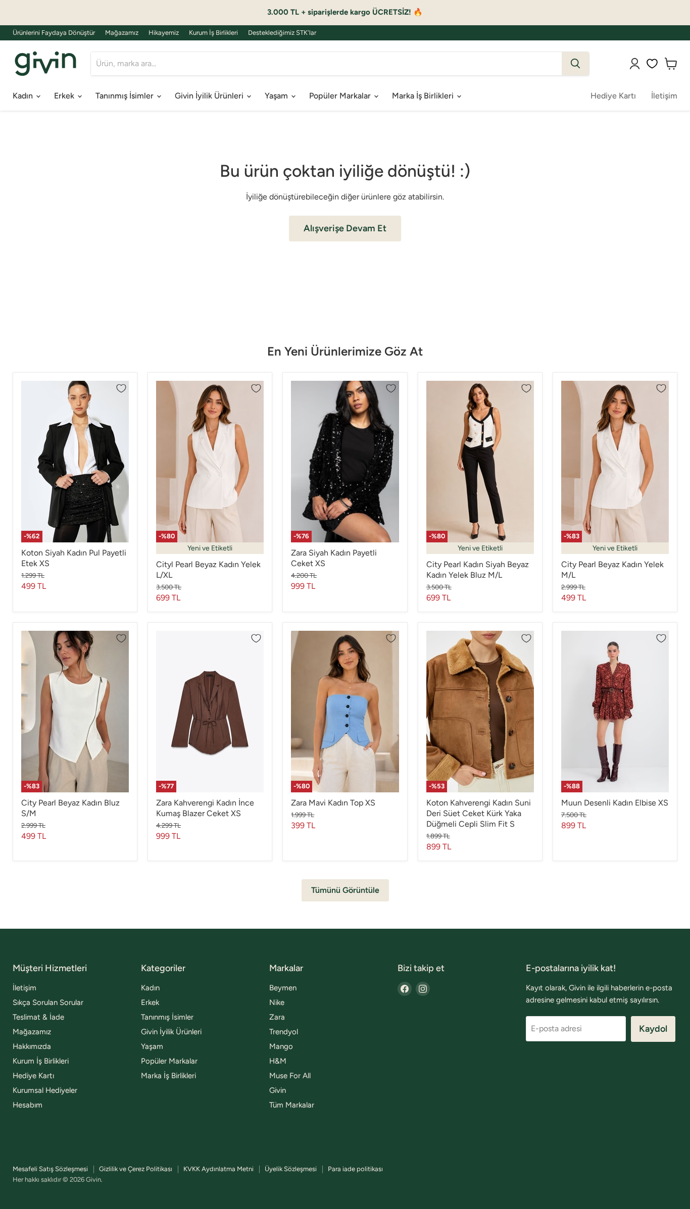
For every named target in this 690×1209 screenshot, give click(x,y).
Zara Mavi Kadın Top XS (333, 803)
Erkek (65, 95)
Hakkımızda (32, 1046)
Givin (277, 1090)
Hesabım (27, 1105)
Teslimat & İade (38, 1017)
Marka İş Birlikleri (424, 95)
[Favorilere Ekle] (121, 388)
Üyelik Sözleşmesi (291, 1169)
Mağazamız (121, 32)
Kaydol (653, 1028)
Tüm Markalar (291, 1105)
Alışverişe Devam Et (345, 228)
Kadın (24, 95)
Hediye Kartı (613, 95)
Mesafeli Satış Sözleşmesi (50, 1169)
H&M (277, 1061)
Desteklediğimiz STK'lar (282, 32)
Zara (277, 1017)
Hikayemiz (164, 32)
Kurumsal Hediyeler (45, 1090)
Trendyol (283, 1031)
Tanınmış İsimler (125, 95)
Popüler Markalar (341, 95)
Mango (281, 1046)
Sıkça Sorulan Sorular (48, 1002)
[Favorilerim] (652, 64)
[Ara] (575, 63)
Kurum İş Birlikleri (213, 32)
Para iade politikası (355, 1169)
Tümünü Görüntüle (345, 890)
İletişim (664, 95)
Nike (276, 1002)
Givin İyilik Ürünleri (210, 95)
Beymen (283, 987)
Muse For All (290, 1075)
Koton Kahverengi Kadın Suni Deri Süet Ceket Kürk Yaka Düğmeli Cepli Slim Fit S (478, 813)
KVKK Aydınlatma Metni (218, 1169)
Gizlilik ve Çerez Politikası (135, 1169)
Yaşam (277, 95)
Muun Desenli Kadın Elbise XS (614, 803)
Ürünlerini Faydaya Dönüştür (54, 32)
